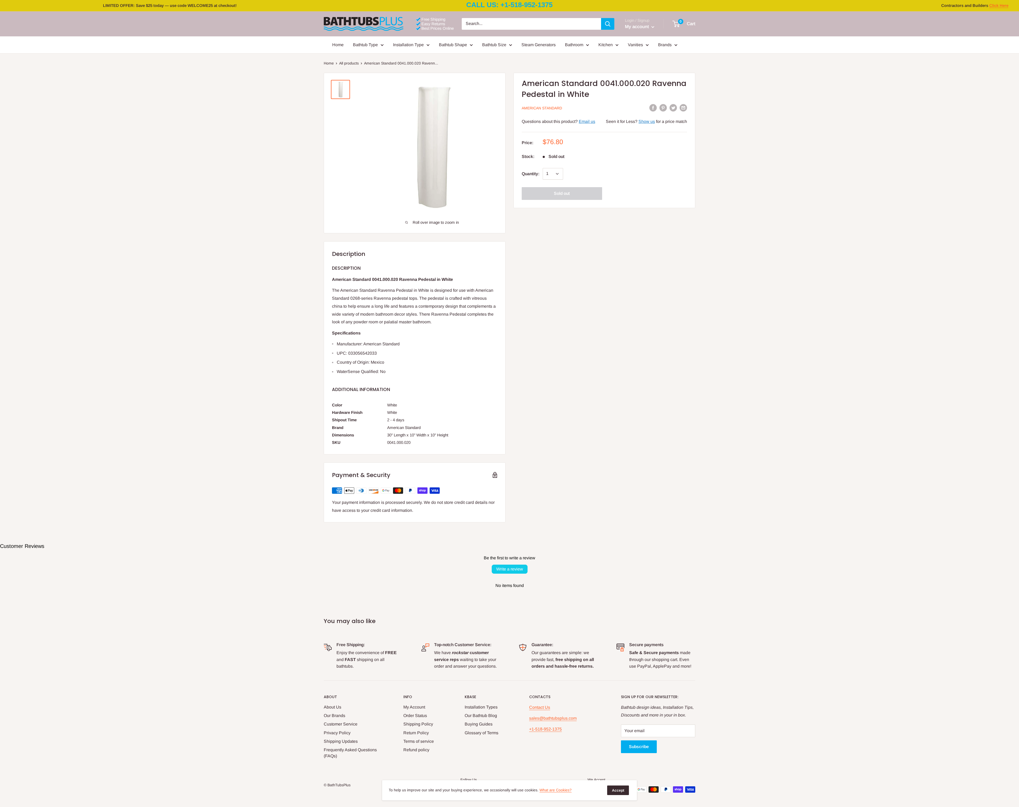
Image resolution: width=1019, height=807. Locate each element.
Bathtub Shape (453, 44)
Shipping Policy (418, 724)
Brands (665, 44)
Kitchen (605, 44)
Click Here (998, 5)
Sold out (562, 193)
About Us (332, 707)
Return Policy (416, 733)
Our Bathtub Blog (481, 715)
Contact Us (539, 707)
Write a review (509, 569)
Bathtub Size (494, 44)
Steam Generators (538, 44)
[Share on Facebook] (653, 107)
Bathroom (574, 44)
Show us (646, 121)
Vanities (635, 44)
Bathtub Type (365, 44)
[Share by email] (683, 107)
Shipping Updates (341, 741)
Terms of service (418, 741)
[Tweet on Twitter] (673, 107)
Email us (587, 121)
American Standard (542, 108)
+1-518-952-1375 (545, 729)
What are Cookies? (555, 790)
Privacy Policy (337, 733)
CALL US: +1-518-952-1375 (509, 5)
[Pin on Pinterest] (663, 107)
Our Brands (334, 715)
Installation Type (408, 44)
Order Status (415, 715)
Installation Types (481, 707)
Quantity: (530, 173)
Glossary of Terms (481, 733)
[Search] (607, 24)
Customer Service (340, 724)
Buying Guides (479, 724)
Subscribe (639, 746)
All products (349, 63)
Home (338, 44)
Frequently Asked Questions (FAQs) (350, 753)
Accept (618, 790)
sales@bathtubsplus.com (553, 718)
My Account (414, 707)
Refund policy (416, 750)
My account (637, 26)
